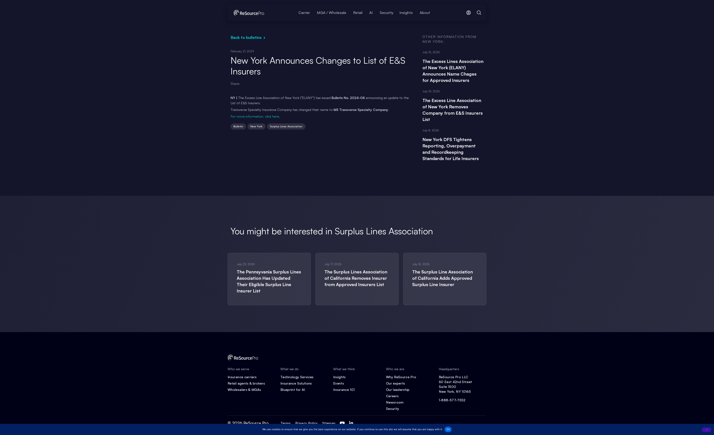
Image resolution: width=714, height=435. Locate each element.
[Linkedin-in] (351, 423)
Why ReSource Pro (401, 377)
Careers (392, 396)
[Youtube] (342, 423)
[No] (706, 430)
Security (392, 409)
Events (338, 383)
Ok (448, 429)
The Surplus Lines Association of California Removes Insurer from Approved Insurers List (355, 278)
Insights (339, 377)
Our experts (395, 383)
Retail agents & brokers (246, 383)
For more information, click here (255, 116)
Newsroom (395, 402)
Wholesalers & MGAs (244, 390)
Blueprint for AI (292, 390)
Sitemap (329, 423)
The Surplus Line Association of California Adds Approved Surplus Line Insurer (442, 278)
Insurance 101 (344, 390)
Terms (286, 423)
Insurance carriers (242, 377)
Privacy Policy (306, 423)
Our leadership (398, 390)
